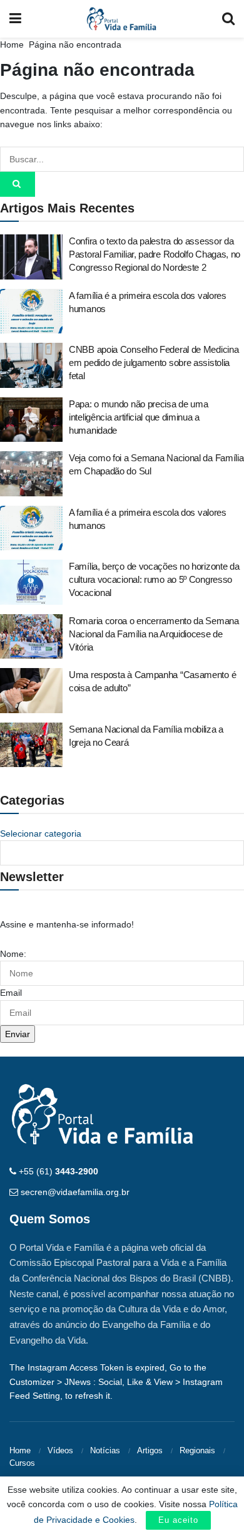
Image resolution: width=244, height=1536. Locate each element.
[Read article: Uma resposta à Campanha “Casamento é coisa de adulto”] (31, 690)
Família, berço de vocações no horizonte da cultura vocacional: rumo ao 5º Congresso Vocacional (154, 579)
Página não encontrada (75, 44)
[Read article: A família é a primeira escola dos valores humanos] (31, 311)
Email (11, 993)
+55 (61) (58, 1171)
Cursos (22, 1463)
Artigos (150, 1450)
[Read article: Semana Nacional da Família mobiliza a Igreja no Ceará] (31, 745)
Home (12, 44)
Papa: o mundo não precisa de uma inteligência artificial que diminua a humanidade (138, 417)
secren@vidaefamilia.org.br (75, 1192)
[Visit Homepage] (122, 18)
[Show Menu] (15, 19)
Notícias (105, 1450)
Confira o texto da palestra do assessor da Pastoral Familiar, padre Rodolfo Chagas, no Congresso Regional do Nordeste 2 (154, 254)
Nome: (13, 954)
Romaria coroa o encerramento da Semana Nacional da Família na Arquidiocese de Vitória (154, 633)
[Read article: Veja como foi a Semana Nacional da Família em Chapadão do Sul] (31, 473)
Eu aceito (178, 1520)
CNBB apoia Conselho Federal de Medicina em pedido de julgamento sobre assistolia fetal (153, 362)
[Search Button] (228, 19)
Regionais (197, 1450)
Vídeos (60, 1450)
